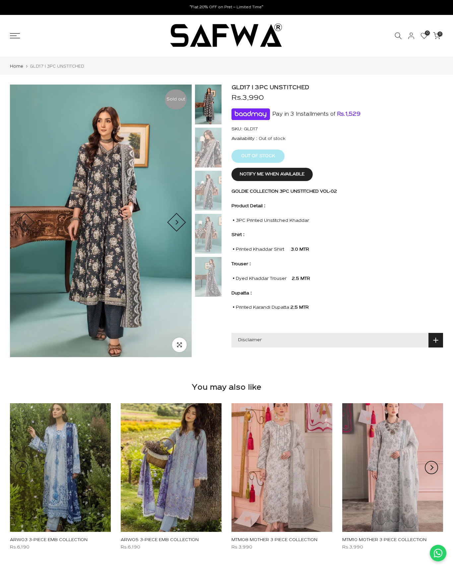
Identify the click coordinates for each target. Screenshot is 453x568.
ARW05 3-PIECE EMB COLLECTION (160, 539)
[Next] (176, 222)
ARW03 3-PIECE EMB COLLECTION (49, 539)
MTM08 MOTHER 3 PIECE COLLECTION (274, 539)
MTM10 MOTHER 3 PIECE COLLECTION (384, 539)
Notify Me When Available (272, 174)
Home (16, 66)
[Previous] (25, 222)
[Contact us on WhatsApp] (438, 553)
